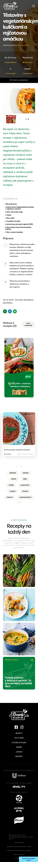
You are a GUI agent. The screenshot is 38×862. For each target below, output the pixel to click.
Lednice (19, 752)
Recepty (19, 733)
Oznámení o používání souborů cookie (19, 846)
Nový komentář (28, 324)
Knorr (19, 747)
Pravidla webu (19, 842)
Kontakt (19, 756)
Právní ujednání (19, 854)
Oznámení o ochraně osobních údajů (19, 850)
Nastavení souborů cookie (28, 859)
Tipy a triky (19, 738)
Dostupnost (19, 858)
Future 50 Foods (19, 743)
